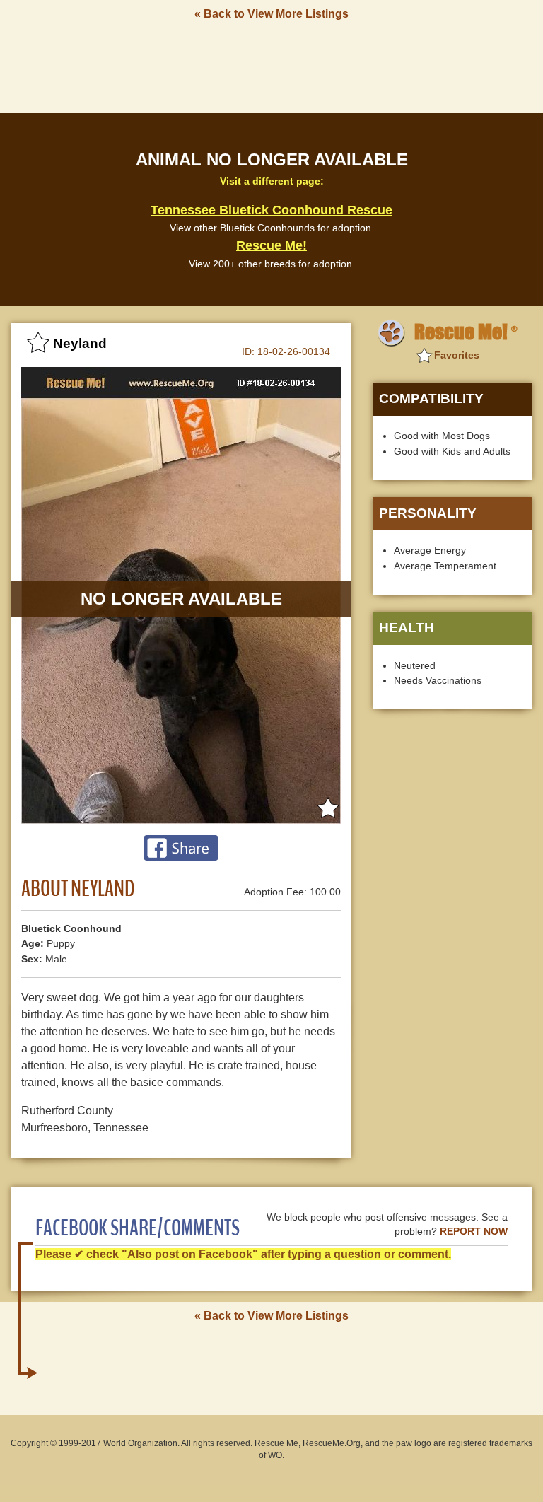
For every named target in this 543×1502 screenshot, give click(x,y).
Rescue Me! (271, 245)
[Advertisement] (271, 66)
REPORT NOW (474, 1231)
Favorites (456, 355)
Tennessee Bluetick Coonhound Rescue (271, 210)
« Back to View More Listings (271, 14)
